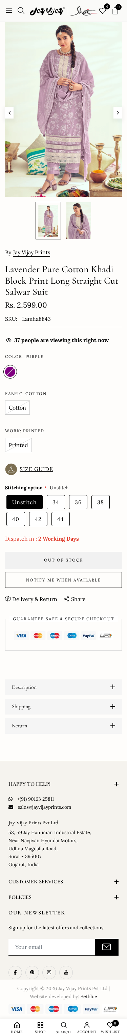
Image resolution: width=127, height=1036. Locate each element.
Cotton (17, 407)
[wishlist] (102, 11)
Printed (18, 445)
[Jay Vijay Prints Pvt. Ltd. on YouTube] (66, 972)
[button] (31, 469)
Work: (24, 430)
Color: (24, 356)
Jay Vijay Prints (31, 252)
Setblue (89, 996)
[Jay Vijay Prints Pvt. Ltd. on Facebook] (15, 972)
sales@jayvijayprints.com (44, 807)
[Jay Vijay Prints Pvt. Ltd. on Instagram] (49, 972)
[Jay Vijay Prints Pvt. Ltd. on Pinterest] (32, 972)
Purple (10, 372)
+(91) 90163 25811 (35, 799)
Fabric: (25, 393)
